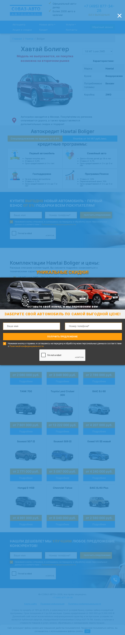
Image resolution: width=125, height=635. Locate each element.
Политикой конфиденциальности (27, 346)
